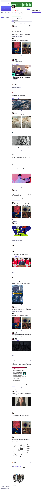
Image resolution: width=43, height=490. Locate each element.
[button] (17, 294)
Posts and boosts (14, 22)
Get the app (6, 488)
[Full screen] (21, 303)
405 (15, 12)
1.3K (12, 12)
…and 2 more (21, 36)
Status (6, 486)
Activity (13, 20)
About (4, 486)
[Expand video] (20, 303)
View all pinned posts (22, 57)
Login (37, 13)
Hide (21, 285)
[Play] (12, 303)
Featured (17, 20)
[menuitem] (17, 294)
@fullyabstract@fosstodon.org (15, 9)
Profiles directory (8, 486)
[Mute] (14, 303)
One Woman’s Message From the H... (16, 395)
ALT (20, 47)
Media (15, 20)
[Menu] (30, 9)
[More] (30, 55)
